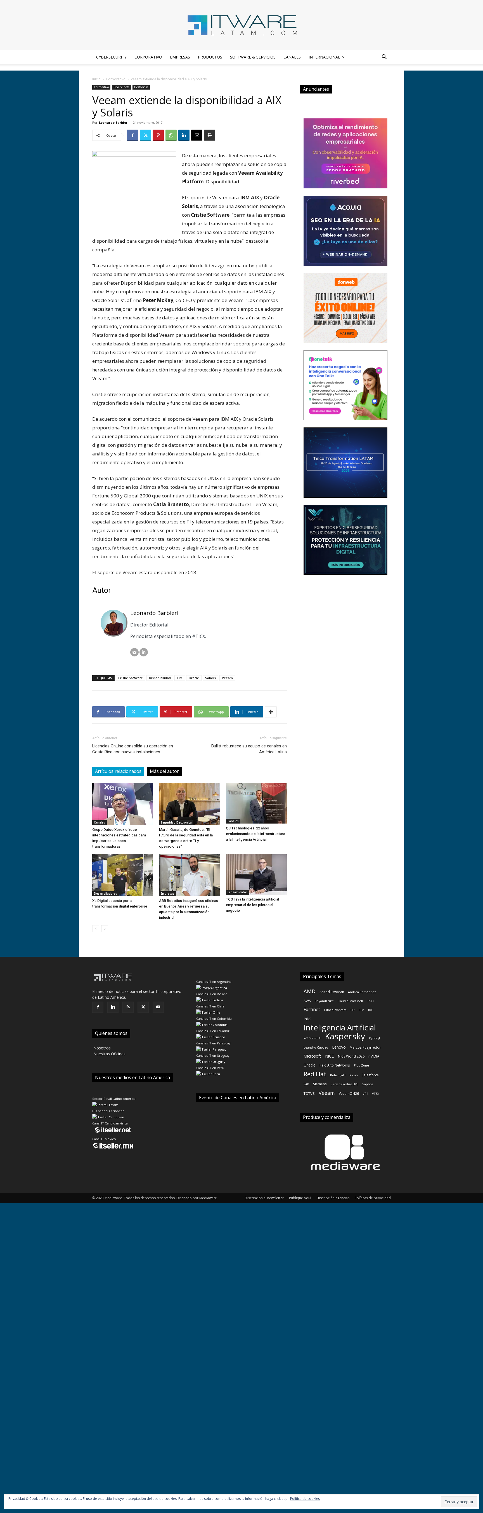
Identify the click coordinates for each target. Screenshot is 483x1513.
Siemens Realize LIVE (344, 1084)
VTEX (375, 1093)
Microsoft (312, 1056)
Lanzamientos (238, 892)
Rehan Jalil (337, 1075)
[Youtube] (158, 1007)
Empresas (180, 57)
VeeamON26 (349, 1093)
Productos (210, 57)
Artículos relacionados (118, 771)
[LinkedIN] (143, 652)
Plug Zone (361, 1065)
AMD (310, 991)
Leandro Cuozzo (316, 1047)
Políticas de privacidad (373, 1198)
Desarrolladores (105, 893)
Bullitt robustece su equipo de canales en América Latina (249, 748)
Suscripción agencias (332, 1198)
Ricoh (353, 1075)
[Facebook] (132, 135)
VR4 (365, 1094)
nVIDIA (373, 1056)
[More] (271, 711)
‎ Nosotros (101, 1048)
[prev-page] (95, 928)
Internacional (324, 57)
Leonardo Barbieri (114, 122)
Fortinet (312, 1009)
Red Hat (315, 1074)
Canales (292, 57)
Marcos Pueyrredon (365, 1047)
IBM (180, 678)
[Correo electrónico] (134, 652)
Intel (307, 1018)
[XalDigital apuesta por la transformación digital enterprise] (122, 875)
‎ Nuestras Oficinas (109, 1053)
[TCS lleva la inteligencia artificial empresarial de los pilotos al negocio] (256, 874)
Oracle (194, 678)
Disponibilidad (160, 678)
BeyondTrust (324, 1001)
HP (353, 1010)
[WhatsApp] (171, 135)
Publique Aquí (300, 1198)
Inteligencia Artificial (340, 1027)
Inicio (96, 79)
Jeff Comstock (312, 1038)
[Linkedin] (184, 135)
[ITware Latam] (241, 25)
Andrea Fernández (362, 992)
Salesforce (370, 1075)
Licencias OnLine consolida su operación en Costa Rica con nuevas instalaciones (132, 748)
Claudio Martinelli (350, 1001)
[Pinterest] (158, 135)
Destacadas (141, 87)
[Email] (196, 135)
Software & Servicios (253, 57)
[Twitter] (145, 135)
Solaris (210, 678)
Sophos (367, 1084)
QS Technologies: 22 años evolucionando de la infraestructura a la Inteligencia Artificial (255, 833)
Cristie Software (130, 678)
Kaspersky (345, 1036)
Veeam (227, 678)
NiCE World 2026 (351, 1056)
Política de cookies (305, 1498)
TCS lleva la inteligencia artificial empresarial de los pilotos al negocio (252, 905)
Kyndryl (374, 1038)
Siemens (320, 1084)
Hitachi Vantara (335, 1010)
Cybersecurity (111, 57)
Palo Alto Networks (334, 1065)
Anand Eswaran (331, 992)
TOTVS (309, 1093)
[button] (384, 57)
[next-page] (104, 928)
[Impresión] (209, 135)
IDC (370, 1010)
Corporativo (148, 57)
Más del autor (164, 771)
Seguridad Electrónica (176, 822)
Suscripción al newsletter (264, 1198)
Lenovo (339, 1047)
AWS (307, 1000)
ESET (371, 1001)
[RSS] (128, 1007)
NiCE (329, 1056)
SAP (306, 1084)
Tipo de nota (121, 87)
